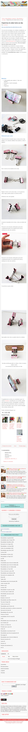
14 (1, 618)
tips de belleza (4, 622)
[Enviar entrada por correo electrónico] (3, 412)
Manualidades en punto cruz (6, 589)
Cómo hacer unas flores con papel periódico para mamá (12, 426)
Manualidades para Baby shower (7, 599)
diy (1, 558)
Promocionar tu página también (6, 531)
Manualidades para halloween (7, 573)
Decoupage (3, 635)
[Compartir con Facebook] (9, 412)
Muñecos (3, 585)
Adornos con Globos (5, 624)
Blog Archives (15, 656)
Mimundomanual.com (10, 41)
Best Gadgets (19, 722)
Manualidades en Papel (5, 556)
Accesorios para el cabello (6, 591)
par (1, 647)
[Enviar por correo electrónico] (5, 412)
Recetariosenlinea (4, 666)
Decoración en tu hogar (5, 544)
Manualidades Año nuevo (6, 612)
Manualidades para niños (6, 550)
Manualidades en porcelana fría (7, 630)
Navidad (2, 595)
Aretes (2, 628)
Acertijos (2, 587)
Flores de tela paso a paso (6, 571)
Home (3, 18)
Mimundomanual (13, 719)
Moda (2, 577)
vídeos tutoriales (4, 583)
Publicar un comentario (8, 461)
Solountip (3, 672)
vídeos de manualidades (6, 548)
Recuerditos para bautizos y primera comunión (10, 608)
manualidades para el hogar (6, 540)
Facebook (7, 400)
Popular (3, 656)
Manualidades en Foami (6, 569)
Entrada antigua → (23, 446)
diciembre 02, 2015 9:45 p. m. (11, 458)
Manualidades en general (11, 18)
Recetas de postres (5, 639)
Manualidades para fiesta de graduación (9, 633)
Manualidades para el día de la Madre (8, 564)
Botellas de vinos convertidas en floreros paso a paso (19, 439)
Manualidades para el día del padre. (8, 620)
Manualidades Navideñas (6, 542)
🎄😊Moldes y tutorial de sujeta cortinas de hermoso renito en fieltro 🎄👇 (16, 469)
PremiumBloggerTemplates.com (11, 722)
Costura (2, 552)
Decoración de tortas (5, 610)
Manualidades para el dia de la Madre (8, 637)
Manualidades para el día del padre (8, 581)
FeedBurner (16, 521)
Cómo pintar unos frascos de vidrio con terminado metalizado (5, 426)
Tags (9, 656)
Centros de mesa (4, 604)
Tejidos (2, 579)
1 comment (5, 24)
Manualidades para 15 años (6, 606)
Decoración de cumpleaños (6, 575)
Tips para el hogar (4, 602)
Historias (2, 643)
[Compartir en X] (7, 412)
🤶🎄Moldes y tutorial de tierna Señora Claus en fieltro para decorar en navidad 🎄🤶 (16, 494)
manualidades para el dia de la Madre (8, 562)
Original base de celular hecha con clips (12, 23)
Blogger (18, 658)
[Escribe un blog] (6, 412)
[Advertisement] (12, 12)
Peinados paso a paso (5, 626)
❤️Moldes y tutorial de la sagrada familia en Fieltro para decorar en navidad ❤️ (16, 477)
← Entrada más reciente (6, 446)
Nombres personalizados (6, 645)
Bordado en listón (4, 597)
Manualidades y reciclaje (6, 546)
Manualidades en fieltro (5, 554)
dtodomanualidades (5, 668)
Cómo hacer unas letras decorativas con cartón (19, 425)
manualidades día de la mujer (7, 616)
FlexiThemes (10, 721)
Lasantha (21, 721)
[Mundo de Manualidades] (1, 530)
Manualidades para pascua (6, 593)
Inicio (15, 446)
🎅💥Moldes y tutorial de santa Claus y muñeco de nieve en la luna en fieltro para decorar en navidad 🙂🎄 (15, 486)
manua (2, 641)
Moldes (2, 560)
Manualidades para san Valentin (7, 566)
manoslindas (3, 664)
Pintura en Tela (4, 614)
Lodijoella (3, 670)
